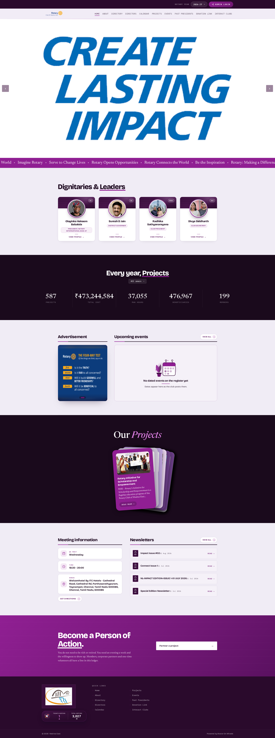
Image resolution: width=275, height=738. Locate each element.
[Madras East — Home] (53, 13)
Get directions (70, 598)
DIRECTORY (116, 13)
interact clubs (223, 13)
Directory (100, 700)
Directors (100, 705)
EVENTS (168, 13)
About (105, 13)
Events (135, 695)
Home (97, 13)
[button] (137, 479)
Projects (136, 690)
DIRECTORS (130, 13)
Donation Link (204, 13)
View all (209, 337)
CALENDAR (144, 13)
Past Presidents (140, 700)
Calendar (99, 710)
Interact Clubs (140, 710)
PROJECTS (157, 13)
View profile (76, 237)
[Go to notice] (82, 397)
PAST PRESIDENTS (184, 13)
